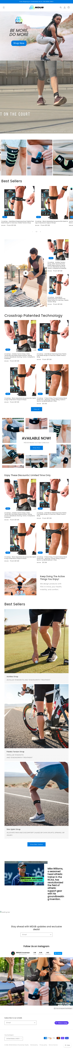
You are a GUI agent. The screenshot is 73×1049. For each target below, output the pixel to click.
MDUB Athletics (13, 1045)
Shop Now (36, 448)
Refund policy (34, 1045)
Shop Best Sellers (36, 844)
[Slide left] (33, 232)
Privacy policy (43, 1045)
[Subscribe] (50, 935)
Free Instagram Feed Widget (64, 1008)
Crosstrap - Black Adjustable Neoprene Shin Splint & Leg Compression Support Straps (51, 222)
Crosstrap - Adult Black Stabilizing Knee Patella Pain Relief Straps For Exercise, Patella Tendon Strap (17, 222)
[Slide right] (40, 232)
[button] (4, 7)
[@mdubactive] (13, 953)
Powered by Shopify (23, 1045)
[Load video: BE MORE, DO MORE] (25, 273)
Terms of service (53, 1045)
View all (36, 409)
